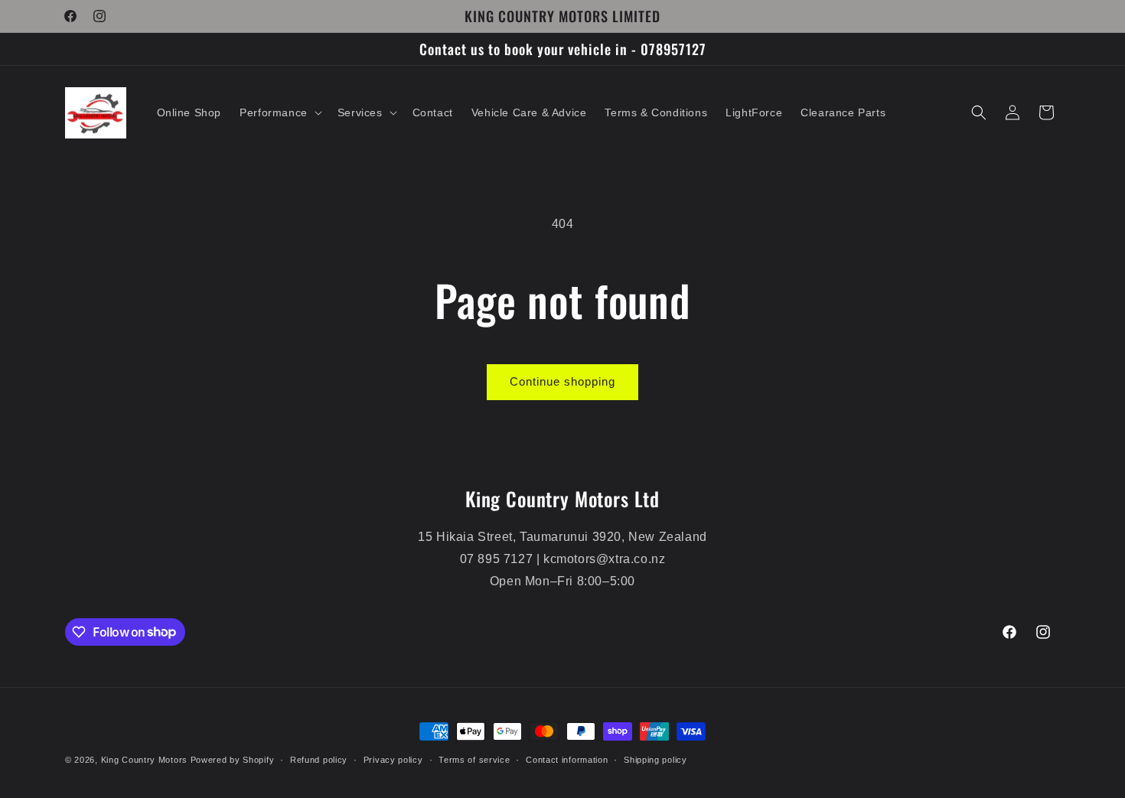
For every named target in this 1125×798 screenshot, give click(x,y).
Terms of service (474, 759)
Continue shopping (562, 381)
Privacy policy (393, 759)
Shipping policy (655, 759)
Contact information (567, 759)
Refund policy (318, 759)
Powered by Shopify (233, 759)
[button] (279, 112)
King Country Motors (144, 759)
